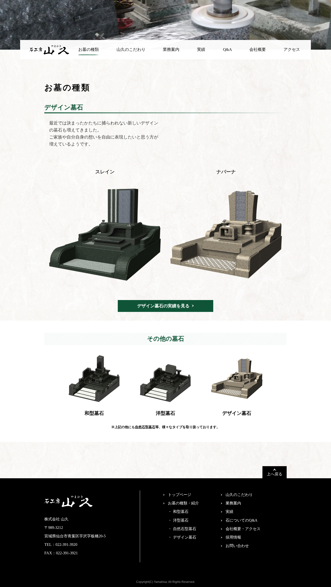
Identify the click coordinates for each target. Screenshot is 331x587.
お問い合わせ (237, 546)
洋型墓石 (181, 520)
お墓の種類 (88, 49)
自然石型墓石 (145, 427)
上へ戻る (274, 474)
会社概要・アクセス (243, 529)
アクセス (292, 49)
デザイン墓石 (184, 537)
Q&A (227, 49)
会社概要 (257, 49)
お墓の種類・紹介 (183, 503)
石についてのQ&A (242, 520)
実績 (201, 49)
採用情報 (233, 537)
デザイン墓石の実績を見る (163, 305)
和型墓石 (181, 512)
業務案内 (171, 49)
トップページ (179, 495)
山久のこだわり (131, 49)
